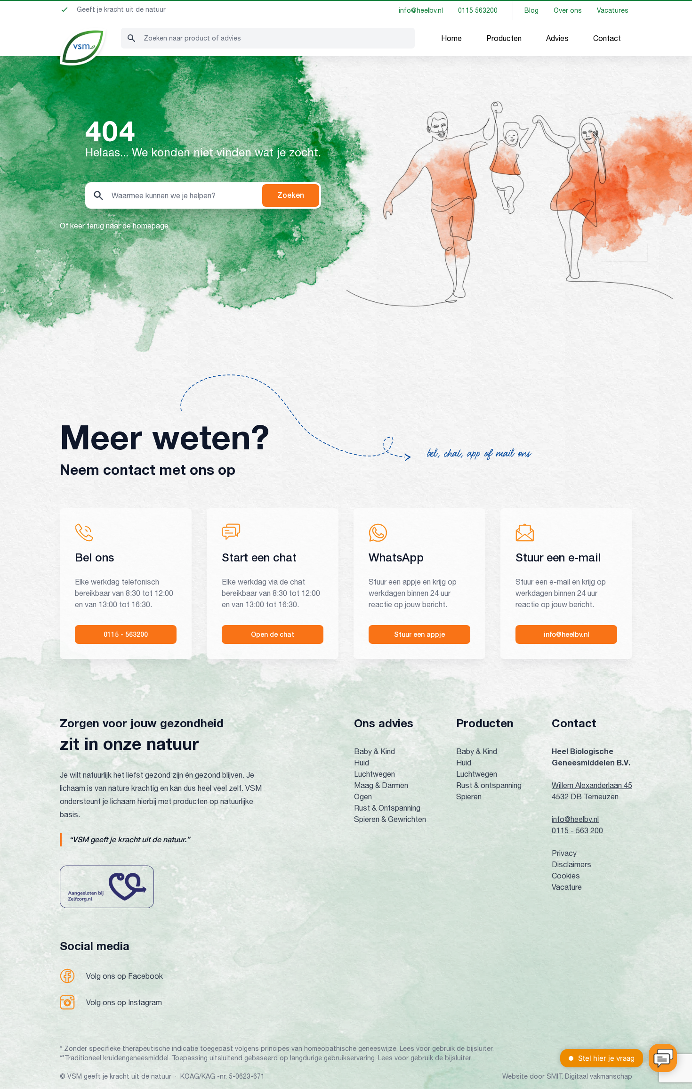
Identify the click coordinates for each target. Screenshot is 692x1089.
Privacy (564, 853)
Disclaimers (571, 864)
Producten (504, 38)
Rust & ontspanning (489, 785)
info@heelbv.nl (421, 10)
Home (451, 38)
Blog (531, 10)
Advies (557, 38)
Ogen (363, 796)
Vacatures (612, 10)
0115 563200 (478, 10)
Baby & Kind (374, 751)
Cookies (566, 875)
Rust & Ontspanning (387, 808)
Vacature (567, 887)
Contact (607, 38)
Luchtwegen (374, 774)
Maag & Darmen (381, 785)
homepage (151, 225)
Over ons (568, 10)
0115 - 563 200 (577, 830)
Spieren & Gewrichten (390, 819)
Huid (361, 762)
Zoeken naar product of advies (192, 38)
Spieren (469, 796)
